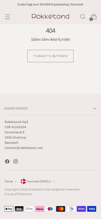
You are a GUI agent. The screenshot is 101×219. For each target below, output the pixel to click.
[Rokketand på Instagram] (16, 162)
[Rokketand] (50, 16)
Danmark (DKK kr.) (39, 181)
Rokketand (36, 189)
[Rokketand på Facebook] (8, 162)
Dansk (9, 181)
